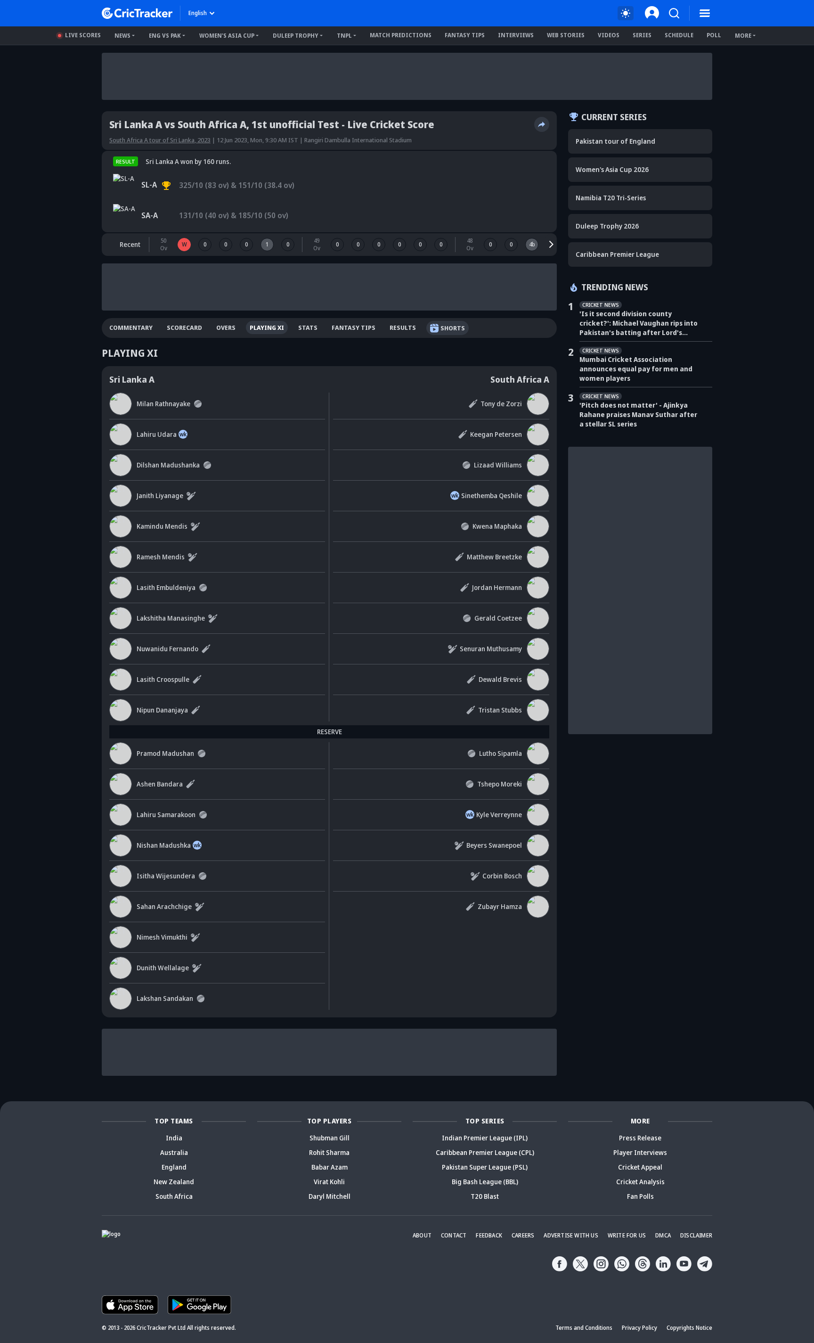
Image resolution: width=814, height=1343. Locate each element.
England (174, 1167)
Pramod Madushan (165, 753)
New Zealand (174, 1181)
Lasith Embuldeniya (166, 587)
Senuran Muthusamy (491, 648)
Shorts (452, 328)
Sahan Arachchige (164, 906)
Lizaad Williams (498, 464)
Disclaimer (696, 1235)
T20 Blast (485, 1196)
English (197, 13)
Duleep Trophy (295, 36)
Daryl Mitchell (329, 1196)
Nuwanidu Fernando (167, 648)
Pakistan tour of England (615, 141)
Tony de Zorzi (501, 403)
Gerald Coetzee (498, 618)
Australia (174, 1152)
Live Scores (83, 35)
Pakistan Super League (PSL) (485, 1167)
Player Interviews (640, 1152)
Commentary (131, 327)
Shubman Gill (329, 1137)
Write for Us (627, 1235)
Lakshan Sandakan (165, 998)
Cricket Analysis (640, 1181)
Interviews (516, 35)
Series (642, 35)
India (174, 1137)
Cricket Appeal (640, 1167)
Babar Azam (329, 1167)
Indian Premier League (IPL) (485, 1137)
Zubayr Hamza (500, 906)
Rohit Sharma (329, 1152)
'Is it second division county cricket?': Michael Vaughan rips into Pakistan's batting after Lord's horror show (638, 323)
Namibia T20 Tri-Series (611, 197)
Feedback (489, 1235)
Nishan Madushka (164, 845)
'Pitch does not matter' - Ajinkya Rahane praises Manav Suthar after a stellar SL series (638, 414)
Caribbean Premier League (617, 254)
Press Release (640, 1137)
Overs (226, 327)
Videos (608, 35)
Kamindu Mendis (162, 526)
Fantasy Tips (465, 35)
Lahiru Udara (157, 434)
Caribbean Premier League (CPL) (485, 1152)
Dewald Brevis (500, 679)
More (743, 36)
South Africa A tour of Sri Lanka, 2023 (160, 140)
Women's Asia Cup (226, 36)
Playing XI (267, 327)
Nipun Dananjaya (162, 709)
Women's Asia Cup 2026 (612, 169)
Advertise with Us (571, 1235)
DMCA (663, 1235)
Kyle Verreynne (499, 814)
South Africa (174, 1196)
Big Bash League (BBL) (485, 1181)
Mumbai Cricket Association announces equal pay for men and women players (635, 369)
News (122, 36)
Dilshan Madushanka (168, 464)
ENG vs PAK (165, 36)
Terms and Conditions (583, 1328)
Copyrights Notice (689, 1328)
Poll (714, 35)
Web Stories (566, 35)
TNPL (344, 36)
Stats (307, 327)
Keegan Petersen (496, 434)
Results (403, 327)
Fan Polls (640, 1196)
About (422, 1235)
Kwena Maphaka (497, 526)
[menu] (704, 13)
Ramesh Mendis (161, 556)
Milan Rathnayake (163, 403)
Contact (453, 1235)
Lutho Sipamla (500, 753)
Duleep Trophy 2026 (607, 225)
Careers (523, 1235)
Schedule (679, 35)
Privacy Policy (639, 1328)
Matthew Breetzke (494, 556)
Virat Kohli (329, 1181)
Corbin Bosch (502, 875)
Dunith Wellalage (163, 967)
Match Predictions (400, 35)
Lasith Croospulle (163, 679)
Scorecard (184, 327)
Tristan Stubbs (500, 709)
